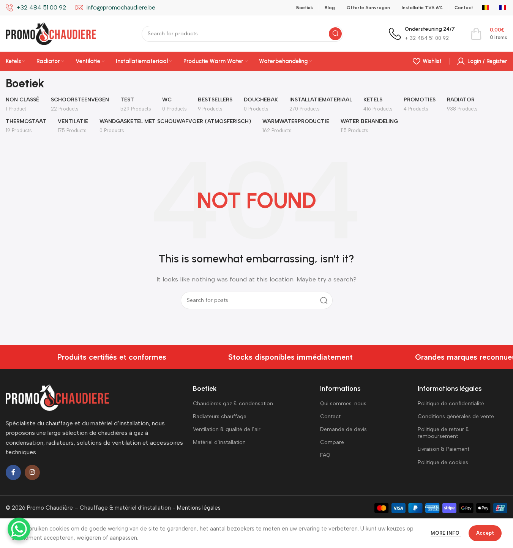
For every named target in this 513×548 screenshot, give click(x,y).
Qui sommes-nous (343, 403)
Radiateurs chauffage (219, 416)
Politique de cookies (443, 462)
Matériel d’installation (219, 442)
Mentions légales (199, 507)
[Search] (335, 33)
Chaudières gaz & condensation (233, 403)
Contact (330, 416)
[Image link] (57, 396)
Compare (332, 442)
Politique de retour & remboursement (443, 432)
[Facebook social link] (13, 472)
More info (446, 533)
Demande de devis (343, 429)
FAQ (325, 455)
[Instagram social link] (32, 472)
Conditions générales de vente (456, 416)
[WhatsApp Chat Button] (19, 529)
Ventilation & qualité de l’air (226, 429)
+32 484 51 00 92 (41, 7)
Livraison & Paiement (443, 449)
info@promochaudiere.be (120, 7)
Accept (485, 533)
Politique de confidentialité (451, 403)
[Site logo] (51, 33)
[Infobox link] (422, 34)
